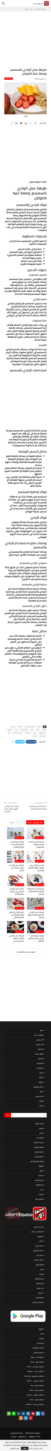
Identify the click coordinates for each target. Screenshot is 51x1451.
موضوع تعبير (39, 1199)
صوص (41, 1072)
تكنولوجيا (40, 1236)
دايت (41, 1189)
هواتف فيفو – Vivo (37, 1385)
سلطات (41, 1077)
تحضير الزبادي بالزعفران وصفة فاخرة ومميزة (38, 807)
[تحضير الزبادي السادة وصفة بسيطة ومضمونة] (35, 833)
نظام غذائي (42, 736)
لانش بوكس (39, 1096)
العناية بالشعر (39, 1156)
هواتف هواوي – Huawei (35, 1394)
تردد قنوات (40, 1288)
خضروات (40, 1292)
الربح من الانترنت (38, 1226)
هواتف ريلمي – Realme (35, 1371)
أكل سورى (39, 1039)
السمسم (13, 727)
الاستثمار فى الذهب (37, 1231)
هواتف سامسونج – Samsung (33, 1376)
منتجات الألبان (8, 78)
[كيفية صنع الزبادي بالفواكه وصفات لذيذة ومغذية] (15, 833)
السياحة (40, 1175)
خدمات (41, 1241)
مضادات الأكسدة (17, 733)
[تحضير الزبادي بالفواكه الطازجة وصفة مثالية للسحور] (35, 880)
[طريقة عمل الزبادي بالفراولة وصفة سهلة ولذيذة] (35, 904)
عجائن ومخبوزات (38, 1086)
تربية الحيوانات (39, 1180)
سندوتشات (39, 1068)
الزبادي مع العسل (29, 727)
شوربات (40, 1082)
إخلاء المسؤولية (34, 1436)
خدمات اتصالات (38, 1259)
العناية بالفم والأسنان (36, 1161)
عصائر (41, 1091)
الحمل (41, 1133)
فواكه (41, 1101)
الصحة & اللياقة (38, 1142)
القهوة (41, 1166)
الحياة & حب (39, 1137)
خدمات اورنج (39, 1245)
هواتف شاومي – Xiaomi (35, 1380)
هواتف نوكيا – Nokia (36, 1390)
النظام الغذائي (24, 730)
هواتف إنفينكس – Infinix (35, 1366)
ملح (9, 733)
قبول (25, 1448)
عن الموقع (22, 1436)
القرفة (37, 730)
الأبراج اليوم (39, 1264)
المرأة (41, 1170)
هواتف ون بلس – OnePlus (34, 1404)
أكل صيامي (39, 1044)
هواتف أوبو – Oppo (36, 1361)
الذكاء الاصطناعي (37, 1347)
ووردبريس (40, 1343)
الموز (32, 730)
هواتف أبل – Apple (37, 1357)
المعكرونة (40, 1063)
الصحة (43, 730)
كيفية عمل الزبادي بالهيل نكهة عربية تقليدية (11, 808)
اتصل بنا (13, 1436)
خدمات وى (39, 1255)
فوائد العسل (39, 1297)
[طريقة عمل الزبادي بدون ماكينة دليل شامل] (15, 857)
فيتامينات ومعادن (37, 1302)
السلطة (20, 727)
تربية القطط (39, 1184)
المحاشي (40, 1049)
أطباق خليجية (39, 1053)
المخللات (40, 1058)
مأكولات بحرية (38, 1035)
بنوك (41, 1269)
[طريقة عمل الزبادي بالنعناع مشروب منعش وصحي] (15, 927)
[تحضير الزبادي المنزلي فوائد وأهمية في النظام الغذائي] (15, 904)
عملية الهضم (42, 733)
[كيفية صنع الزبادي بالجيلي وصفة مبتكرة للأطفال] (35, 927)
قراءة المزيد (14, 1448)
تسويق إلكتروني (38, 1352)
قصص (41, 1105)
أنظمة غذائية (39, 1123)
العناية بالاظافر (38, 1147)
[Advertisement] (25, 39)
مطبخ (41, 1030)
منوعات (40, 1194)
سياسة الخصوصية (17, 1433)
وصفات (35, 736)
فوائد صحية (27, 733)
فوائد (34, 733)
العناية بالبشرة (39, 1151)
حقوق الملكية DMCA (32, 1433)
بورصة (41, 1274)
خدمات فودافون (38, 1250)
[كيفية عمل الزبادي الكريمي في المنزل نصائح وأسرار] (15, 880)
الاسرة (41, 1128)
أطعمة (39, 727)
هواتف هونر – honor (36, 1399)
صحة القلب (10, 730)
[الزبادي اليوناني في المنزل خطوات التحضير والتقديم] (35, 857)
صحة (16, 730)
